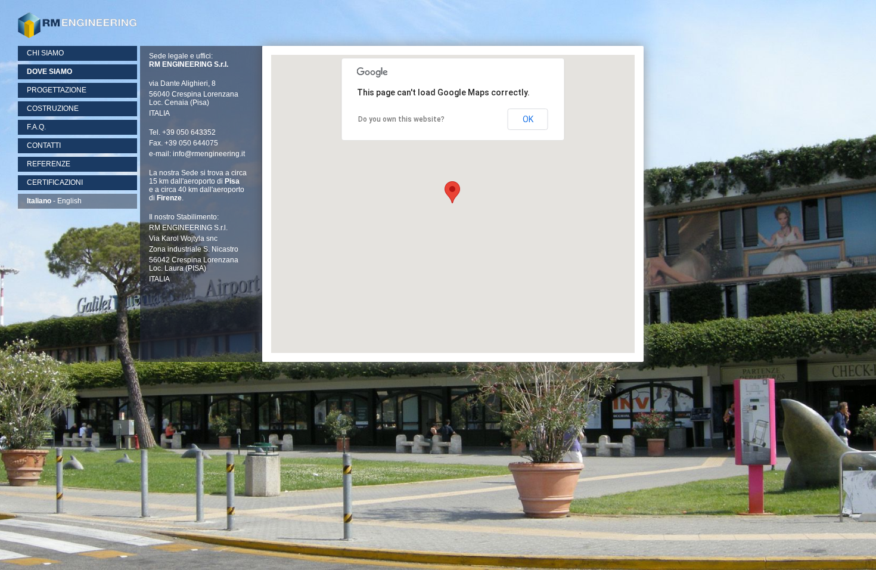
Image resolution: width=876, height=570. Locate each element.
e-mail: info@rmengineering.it (197, 154)
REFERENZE (48, 164)
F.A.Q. (36, 127)
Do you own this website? (401, 119)
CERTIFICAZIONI (55, 182)
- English (54, 201)
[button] (452, 192)
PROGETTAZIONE (56, 90)
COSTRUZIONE (53, 108)
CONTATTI (44, 145)
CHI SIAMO (45, 53)
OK (528, 119)
